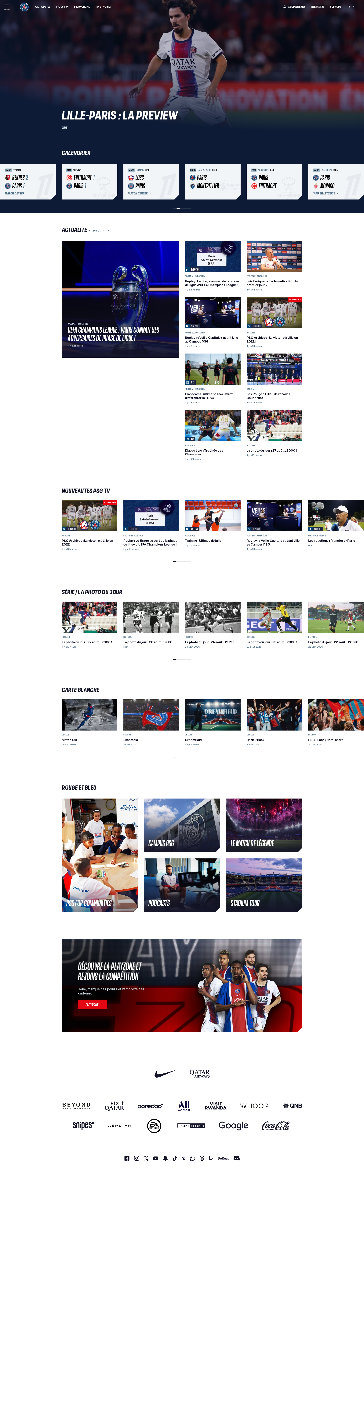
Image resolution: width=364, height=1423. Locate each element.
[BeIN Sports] (191, 1126)
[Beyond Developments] (76, 1106)
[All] (184, 1106)
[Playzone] (92, 1004)
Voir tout (100, 230)
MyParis (103, 7)
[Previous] (66, 181)
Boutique (335, 6)
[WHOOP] (255, 1106)
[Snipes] (83, 1126)
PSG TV (62, 7)
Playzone (82, 7)
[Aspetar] (119, 1126)
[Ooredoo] (150, 1106)
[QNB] (292, 1106)
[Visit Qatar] (114, 1106)
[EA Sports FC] (154, 1126)
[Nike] (165, 1074)
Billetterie (317, 6)
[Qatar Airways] (200, 1074)
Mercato (42, 7)
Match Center (14, 193)
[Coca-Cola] (276, 1126)
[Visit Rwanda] (216, 1106)
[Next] (297, 181)
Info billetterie (324, 193)
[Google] (233, 1126)
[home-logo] (24, 6)
